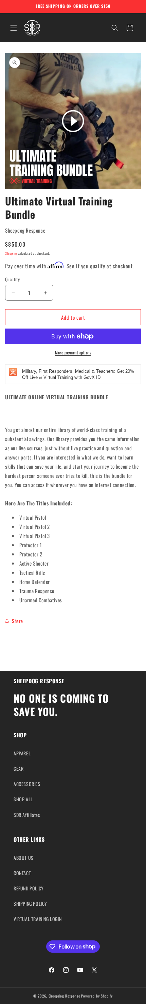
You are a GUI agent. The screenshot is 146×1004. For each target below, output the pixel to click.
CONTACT (22, 872)
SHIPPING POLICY (30, 903)
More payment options (73, 352)
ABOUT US (24, 857)
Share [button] (17, 620)
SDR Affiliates (27, 814)
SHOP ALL (23, 799)
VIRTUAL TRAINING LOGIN (37, 918)
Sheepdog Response (64, 996)
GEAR (18, 768)
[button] (13, 27)
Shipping (11, 253)
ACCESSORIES (27, 783)
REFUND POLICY (29, 888)
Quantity (12, 279)
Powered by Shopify (97, 996)
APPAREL (22, 753)
